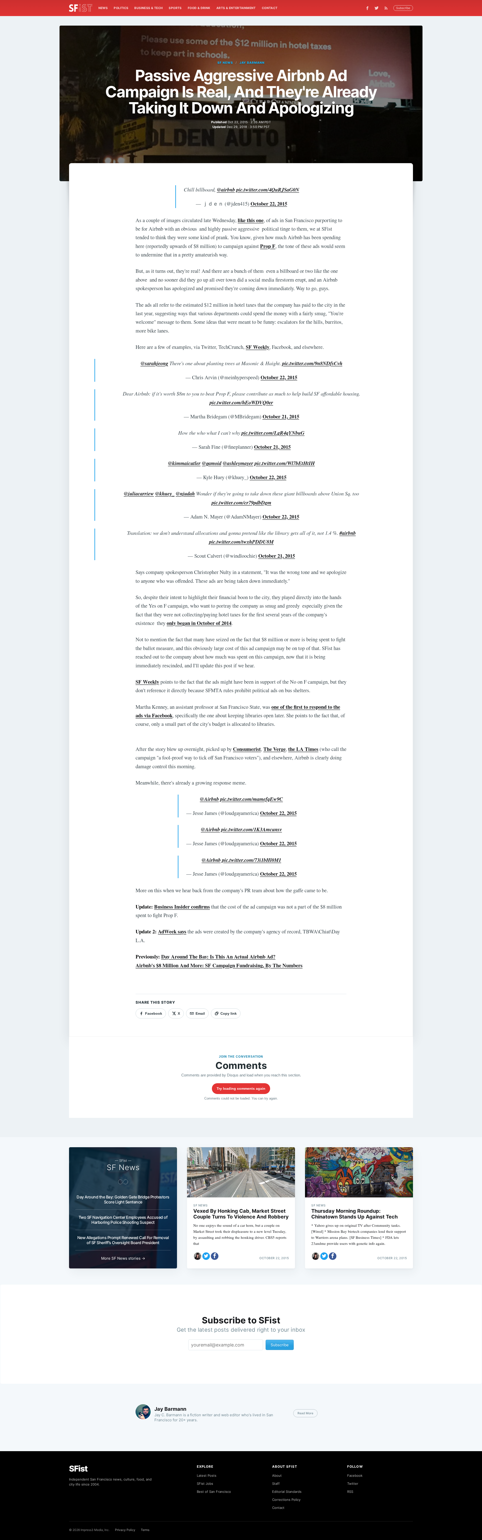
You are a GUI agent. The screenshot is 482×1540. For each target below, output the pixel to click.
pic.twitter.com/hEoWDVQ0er (241, 402)
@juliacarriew (139, 493)
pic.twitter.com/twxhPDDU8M (241, 541)
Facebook (355, 1475)
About (277, 1475)
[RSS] (387, 8)
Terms (145, 1530)
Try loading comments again (241, 1088)
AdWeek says (172, 931)
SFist (78, 1468)
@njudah (185, 493)
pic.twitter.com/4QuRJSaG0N (267, 189)
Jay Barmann (252, 63)
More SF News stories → (123, 1258)
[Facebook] (367, 8)
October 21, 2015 (281, 416)
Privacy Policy (125, 1530)
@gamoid (211, 463)
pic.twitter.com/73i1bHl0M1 (251, 860)
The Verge (274, 749)
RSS (350, 1492)
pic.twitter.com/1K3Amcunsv (251, 829)
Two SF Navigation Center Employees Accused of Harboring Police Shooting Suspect (123, 1220)
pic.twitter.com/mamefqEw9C (251, 799)
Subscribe (403, 8)
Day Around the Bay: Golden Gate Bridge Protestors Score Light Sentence (123, 1199)
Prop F (267, 246)
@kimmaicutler (184, 463)
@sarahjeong (154, 363)
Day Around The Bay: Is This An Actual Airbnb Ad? (218, 956)
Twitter (352, 1484)
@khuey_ (164, 493)
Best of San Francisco (214, 1492)
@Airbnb (209, 799)
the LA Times (303, 749)
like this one (251, 220)
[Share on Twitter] (206, 1256)
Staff (276, 1484)
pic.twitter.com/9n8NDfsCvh (312, 363)
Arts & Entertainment (236, 8)
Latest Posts (206, 1475)
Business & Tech (148, 8)
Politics (121, 8)
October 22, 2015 (269, 203)
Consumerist (247, 749)
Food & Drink (199, 8)
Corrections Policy (286, 1500)
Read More (305, 1413)
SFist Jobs (205, 1484)
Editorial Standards (287, 1492)
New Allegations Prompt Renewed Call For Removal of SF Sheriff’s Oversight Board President (123, 1240)
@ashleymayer (238, 463)
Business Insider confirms (182, 906)
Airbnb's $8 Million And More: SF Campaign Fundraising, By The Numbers (219, 965)
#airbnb (347, 533)
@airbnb (226, 189)
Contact (270, 8)
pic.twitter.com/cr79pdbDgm (241, 502)
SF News (225, 63)
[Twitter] (376, 8)
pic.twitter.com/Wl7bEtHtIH (285, 463)
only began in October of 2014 (199, 623)
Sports (175, 8)
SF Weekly (257, 347)
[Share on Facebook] (214, 1256)
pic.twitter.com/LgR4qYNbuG (273, 432)
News (103, 8)
